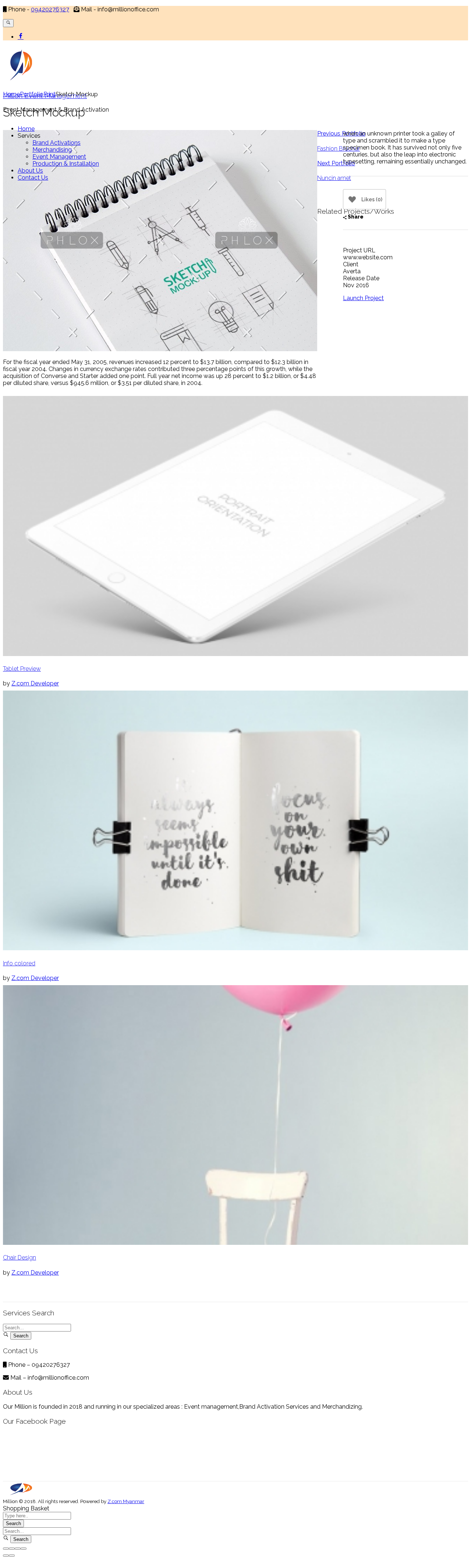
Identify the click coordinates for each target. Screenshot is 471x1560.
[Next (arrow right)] (12, 1555)
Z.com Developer (35, 683)
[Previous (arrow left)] (6, 1555)
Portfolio (31, 94)
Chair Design (19, 1257)
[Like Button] (352, 199)
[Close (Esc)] (6, 1549)
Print (49, 94)
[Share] (12, 1549)
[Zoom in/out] (23, 1549)
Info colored (19, 963)
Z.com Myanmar (125, 1501)
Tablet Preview (22, 668)
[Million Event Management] (21, 1494)
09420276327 (50, 9)
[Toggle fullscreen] (18, 1549)
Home (11, 94)
